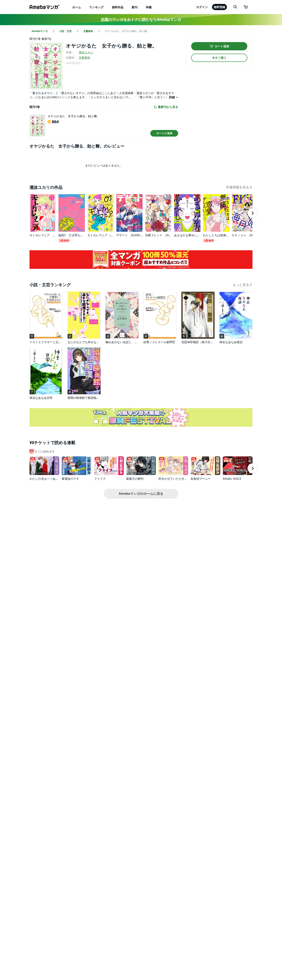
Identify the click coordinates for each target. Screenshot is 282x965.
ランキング (96, 7)
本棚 (149, 7)
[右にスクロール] (252, 213)
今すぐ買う (219, 58)
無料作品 (117, 7)
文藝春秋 (84, 57)
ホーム (76, 7)
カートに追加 (164, 133)
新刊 (134, 7)
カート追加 (222, 46)
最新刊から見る (168, 107)
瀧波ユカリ (86, 52)
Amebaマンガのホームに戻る (141, 493)
